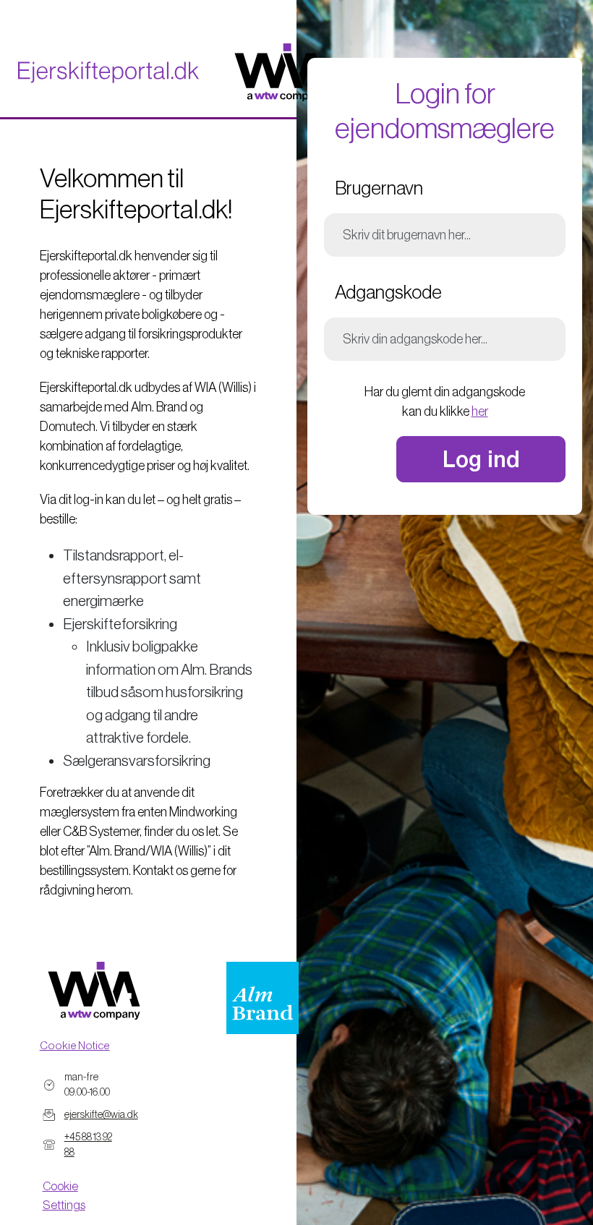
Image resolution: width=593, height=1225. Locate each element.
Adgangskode (388, 292)
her (480, 411)
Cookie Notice (75, 1045)
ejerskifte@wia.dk (101, 1114)
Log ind (481, 459)
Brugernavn (379, 188)
